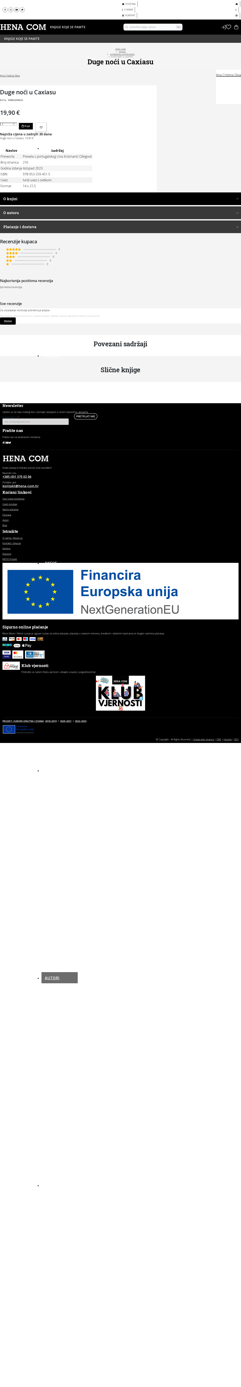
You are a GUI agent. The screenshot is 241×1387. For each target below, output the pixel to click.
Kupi (27, 126)
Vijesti (49, 1222)
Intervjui (50, 1193)
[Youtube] (16, 9)
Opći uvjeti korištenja (13, 498)
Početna (130, 4)
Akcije (51, 562)
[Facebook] (5, 9)
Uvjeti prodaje (9, 504)
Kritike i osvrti (53, 1205)
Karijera (6, 548)
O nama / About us (12, 538)
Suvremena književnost (122, 54)
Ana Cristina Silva (228, 75)
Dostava (6, 514)
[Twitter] (22, 9)
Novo (50, 148)
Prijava (8, 321)
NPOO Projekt (9, 559)
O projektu (51, 21)
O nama (128, 9)
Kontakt (130, 15)
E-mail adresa (10, 417)
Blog (50, 1185)
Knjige (48, 27)
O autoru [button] (11, 212)
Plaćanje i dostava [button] (19, 226)
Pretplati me (85, 416)
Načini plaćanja (10, 509)
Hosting (228, 739)
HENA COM (120, 49)
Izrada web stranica (203, 739)
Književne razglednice (58, 1199)
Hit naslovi (57, 770)
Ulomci (49, 1216)
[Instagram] (11, 9)
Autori (48, 32)
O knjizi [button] (10, 198)
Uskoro (53, 355)
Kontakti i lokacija (11, 543)
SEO (236, 739)
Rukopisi (6, 553)
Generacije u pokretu (58, 14)
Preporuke (52, 1210)
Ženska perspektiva (57, 7)
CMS (218, 739)
